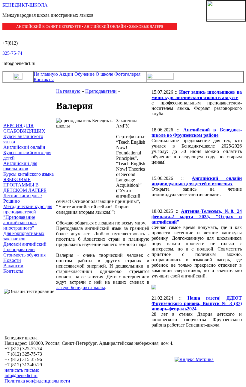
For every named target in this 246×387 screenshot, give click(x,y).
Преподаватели (19, 249)
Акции (66, 74)
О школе (104, 74)
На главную (46, 74)
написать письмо (21, 370)
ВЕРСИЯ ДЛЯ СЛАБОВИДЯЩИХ (24, 128)
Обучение (84, 74)
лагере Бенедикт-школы (80, 287)
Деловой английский (24, 244)
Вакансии (13, 265)
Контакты (44, 79)
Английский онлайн (24, 147)
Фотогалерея (127, 74)
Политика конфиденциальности (37, 380)
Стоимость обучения (24, 254)
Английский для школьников (20, 166)
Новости (12, 260)
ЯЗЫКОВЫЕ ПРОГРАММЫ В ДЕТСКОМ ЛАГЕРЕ (24, 185)
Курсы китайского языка (28, 174)
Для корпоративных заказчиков (23, 236)
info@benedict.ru (21, 375)
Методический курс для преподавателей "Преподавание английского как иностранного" (27, 217)
